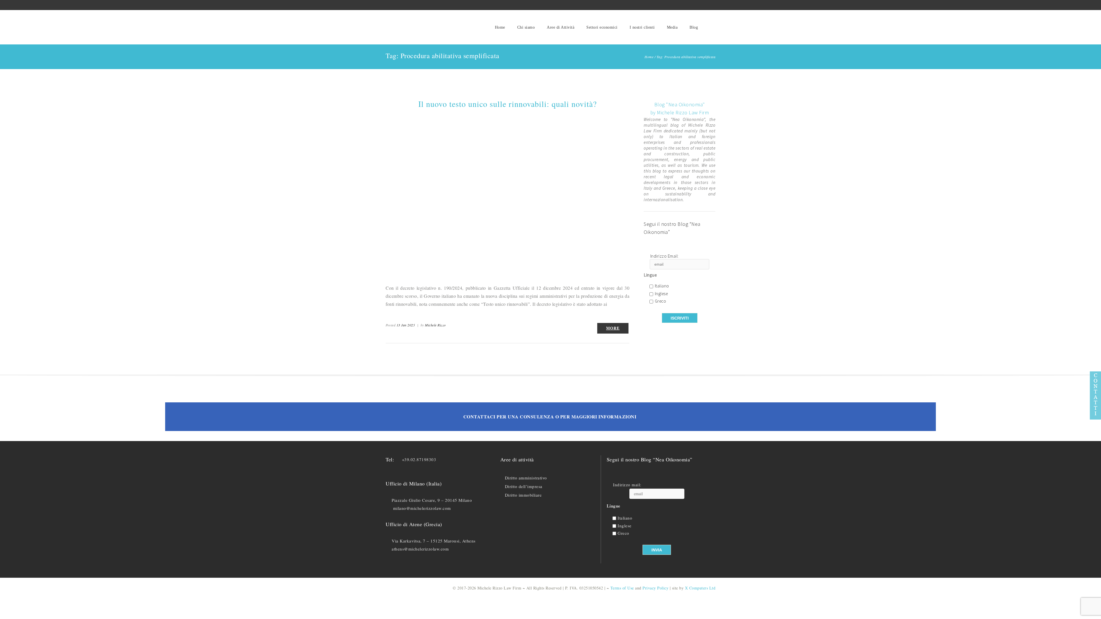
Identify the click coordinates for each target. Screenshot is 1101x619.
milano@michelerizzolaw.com (422, 508)
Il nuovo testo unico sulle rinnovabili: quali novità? (507, 103)
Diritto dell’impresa (523, 486)
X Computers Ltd (700, 588)
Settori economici (602, 27)
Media (672, 27)
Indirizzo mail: (627, 484)
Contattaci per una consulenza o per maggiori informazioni (550, 416)
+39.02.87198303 (419, 459)
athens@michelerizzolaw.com (420, 549)
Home (500, 27)
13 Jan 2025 (406, 325)
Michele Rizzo (435, 325)
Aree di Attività (560, 27)
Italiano (662, 286)
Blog (694, 27)
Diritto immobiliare (523, 495)
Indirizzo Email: (664, 256)
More (613, 328)
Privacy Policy (655, 588)
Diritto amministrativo (526, 478)
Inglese (661, 293)
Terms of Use (622, 588)
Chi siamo (526, 27)
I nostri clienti (642, 27)
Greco (660, 301)
